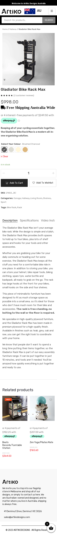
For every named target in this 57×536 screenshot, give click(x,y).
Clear (5, 156)
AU (39, 11)
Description (10, 220)
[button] (4, 80)
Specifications (29, 220)
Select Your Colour (11, 144)
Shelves (47, 198)
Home (5, 29)
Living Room (36, 198)
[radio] (4, 149)
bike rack (11, 207)
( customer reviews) (23, 95)
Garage (17, 198)
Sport (3, 202)
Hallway (13, 29)
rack (19, 207)
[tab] (10, 221)
